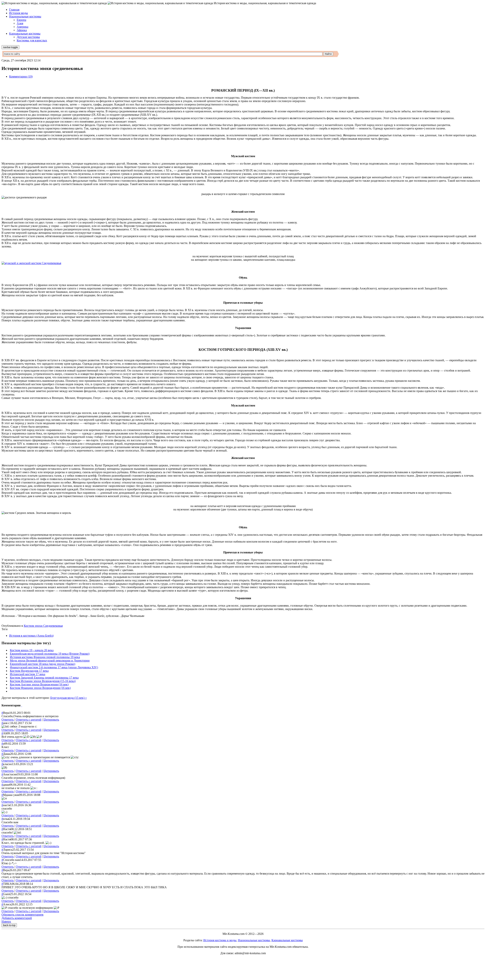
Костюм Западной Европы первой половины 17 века (44, 677)
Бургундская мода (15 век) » (68, 697)
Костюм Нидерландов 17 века (29, 670)
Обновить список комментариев (22, 914)
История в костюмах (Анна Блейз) (31, 635)
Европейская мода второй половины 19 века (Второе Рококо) (49, 653)
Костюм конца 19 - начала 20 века (32, 650)
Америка (22, 26)
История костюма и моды (219, 940)
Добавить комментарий (17, 918)
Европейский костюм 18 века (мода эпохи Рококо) (42, 664)
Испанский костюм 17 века (27, 674)
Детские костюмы (28, 37)
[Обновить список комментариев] (21, 705)
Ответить (8, 719)
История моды (18, 13)
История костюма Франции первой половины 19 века (45, 657)
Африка (22, 30)
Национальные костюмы (25, 16)
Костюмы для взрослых (32, 40)
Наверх (6, 921)
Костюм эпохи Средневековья (43, 625)
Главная (14, 9)
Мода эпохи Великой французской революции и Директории (50, 660)
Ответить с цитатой (28, 719)
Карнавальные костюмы (24, 33)
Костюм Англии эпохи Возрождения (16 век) (39, 684)
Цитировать (51, 719)
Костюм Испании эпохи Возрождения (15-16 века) (43, 681)
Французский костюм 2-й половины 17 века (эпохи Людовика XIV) (54, 667)
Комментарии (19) (21, 76)
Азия (20, 23)
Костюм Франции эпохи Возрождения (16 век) (40, 687)
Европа (21, 19)
